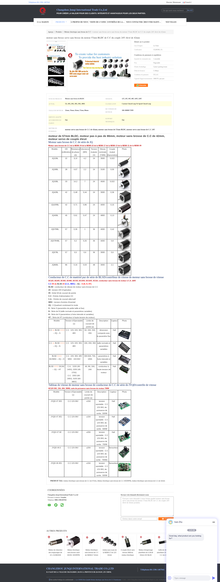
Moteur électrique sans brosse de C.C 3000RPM (114, 481)
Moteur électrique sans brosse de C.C (77, 32)
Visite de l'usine (98, 22)
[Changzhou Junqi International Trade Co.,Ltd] (43, 11)
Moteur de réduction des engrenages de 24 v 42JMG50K (55, 552)
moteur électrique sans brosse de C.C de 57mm (80, 481)
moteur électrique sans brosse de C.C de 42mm (148, 481)
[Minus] (213, 522)
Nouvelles (171, 22)
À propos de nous (79, 22)
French (187, 2)
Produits (60, 22)
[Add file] (169, 578)
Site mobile (53, 580)
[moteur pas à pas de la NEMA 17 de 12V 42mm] (110, 542)
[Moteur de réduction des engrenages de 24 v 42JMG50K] (55, 542)
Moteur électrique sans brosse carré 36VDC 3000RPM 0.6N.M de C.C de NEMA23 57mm (73, 555)
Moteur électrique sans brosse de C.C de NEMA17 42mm (91, 552)
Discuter (142, 85)
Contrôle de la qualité (116, 22)
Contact (167, 519)
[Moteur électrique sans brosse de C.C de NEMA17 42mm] (91, 542)
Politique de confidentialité (65, 580)
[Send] (214, 578)
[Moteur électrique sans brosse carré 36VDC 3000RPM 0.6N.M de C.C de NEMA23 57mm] (73, 542)
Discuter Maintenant (173, 2)
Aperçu (50, 32)
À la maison (43, 22)
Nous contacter (134, 22)
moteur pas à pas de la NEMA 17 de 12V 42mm (110, 552)
